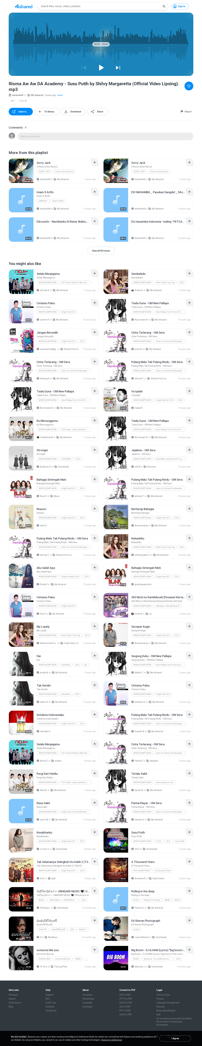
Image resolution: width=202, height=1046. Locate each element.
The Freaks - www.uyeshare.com (75, 429)
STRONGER (66, 459)
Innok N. (139, 613)
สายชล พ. (44, 849)
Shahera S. (140, 702)
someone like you (63, 959)
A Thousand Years (163, 871)
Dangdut (43, 201)
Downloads (63, 466)
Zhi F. (137, 849)
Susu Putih (179, 841)
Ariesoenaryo (141, 525)
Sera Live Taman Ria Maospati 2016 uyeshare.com (171, 341)
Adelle (167, 900)
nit (150, 613)
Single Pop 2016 (68, 341)
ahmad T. (139, 378)
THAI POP (43, 929)
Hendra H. (139, 819)
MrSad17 (83, 929)
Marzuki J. (140, 966)
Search (12, 998)
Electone (151, 466)
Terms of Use (163, 995)
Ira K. (42, 878)
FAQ (48, 998)
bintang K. (45, 378)
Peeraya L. (45, 908)
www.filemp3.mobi (48, 282)
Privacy (160, 998)
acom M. (44, 819)
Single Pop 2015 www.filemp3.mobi (76, 812)
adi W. (137, 466)
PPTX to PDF (125, 998)
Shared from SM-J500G (72, 349)
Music (57, 496)
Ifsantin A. (140, 731)
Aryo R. (43, 496)
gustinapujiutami (143, 584)
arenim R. (45, 319)
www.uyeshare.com (164, 782)
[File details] (21, 171)
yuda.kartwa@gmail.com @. (48, 349)
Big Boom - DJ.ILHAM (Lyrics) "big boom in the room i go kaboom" (158, 959)
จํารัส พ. (44, 966)
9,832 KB (23, 101)
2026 (83, 900)
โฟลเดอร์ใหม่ (60, 966)
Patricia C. (140, 908)
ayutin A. (139, 790)
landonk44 (17, 95)
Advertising (88, 998)
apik (53, 878)
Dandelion (65, 665)
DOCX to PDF (125, 1002)
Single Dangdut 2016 (70, 576)
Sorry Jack (44, 171)
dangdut (154, 761)
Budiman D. (45, 466)
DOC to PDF (125, 995)
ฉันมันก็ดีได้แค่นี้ (58, 929)
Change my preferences (111, 1040)
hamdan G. (45, 731)
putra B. (139, 349)
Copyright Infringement (168, 1002)
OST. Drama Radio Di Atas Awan (75, 753)
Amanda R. (140, 878)
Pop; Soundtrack (141, 871)
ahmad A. (45, 290)
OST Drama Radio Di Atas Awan (75, 282)
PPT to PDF (125, 1010)
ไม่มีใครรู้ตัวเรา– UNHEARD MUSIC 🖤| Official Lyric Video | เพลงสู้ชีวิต (64, 900)
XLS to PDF (124, 1006)
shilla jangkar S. (142, 555)
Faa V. (43, 613)
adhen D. (44, 702)
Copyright (87, 1002)
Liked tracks (158, 878)
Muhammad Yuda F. (48, 643)
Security (160, 1006)
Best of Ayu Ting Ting (165, 282)
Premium (13, 995)
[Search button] (164, 6)
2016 (82, 341)
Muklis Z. (139, 672)
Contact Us (51, 1010)
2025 (72, 929)
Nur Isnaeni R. (141, 319)
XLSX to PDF (125, 1014)
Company (87, 995)
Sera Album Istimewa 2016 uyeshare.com (171, 459)
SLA (158, 1014)
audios (58, 761)
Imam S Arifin (58, 201)
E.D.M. (158, 841)
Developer (88, 1006)
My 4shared (37, 95)
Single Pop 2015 (68, 312)
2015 (181, 282)
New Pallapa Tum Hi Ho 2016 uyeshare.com (171, 312)
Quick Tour (51, 1002)
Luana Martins (142, 937)
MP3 (13, 101)
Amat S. (44, 761)
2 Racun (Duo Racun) (64, 171)
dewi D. (43, 525)
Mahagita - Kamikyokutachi (168, 606)
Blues (136, 900)
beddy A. (44, 672)
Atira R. (43, 790)
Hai (85, 665)
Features (50, 1006)
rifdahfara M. (46, 437)
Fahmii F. (139, 761)
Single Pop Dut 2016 (164, 400)
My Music (52, 937)
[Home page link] (23, 6)
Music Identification (166, 1010)
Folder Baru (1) (71, 643)
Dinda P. (44, 584)
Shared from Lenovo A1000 (159, 378)
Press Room (15, 1002)
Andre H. (139, 290)
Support (50, 995)
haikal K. (139, 408)
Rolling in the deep (152, 900)
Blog (11, 1006)
